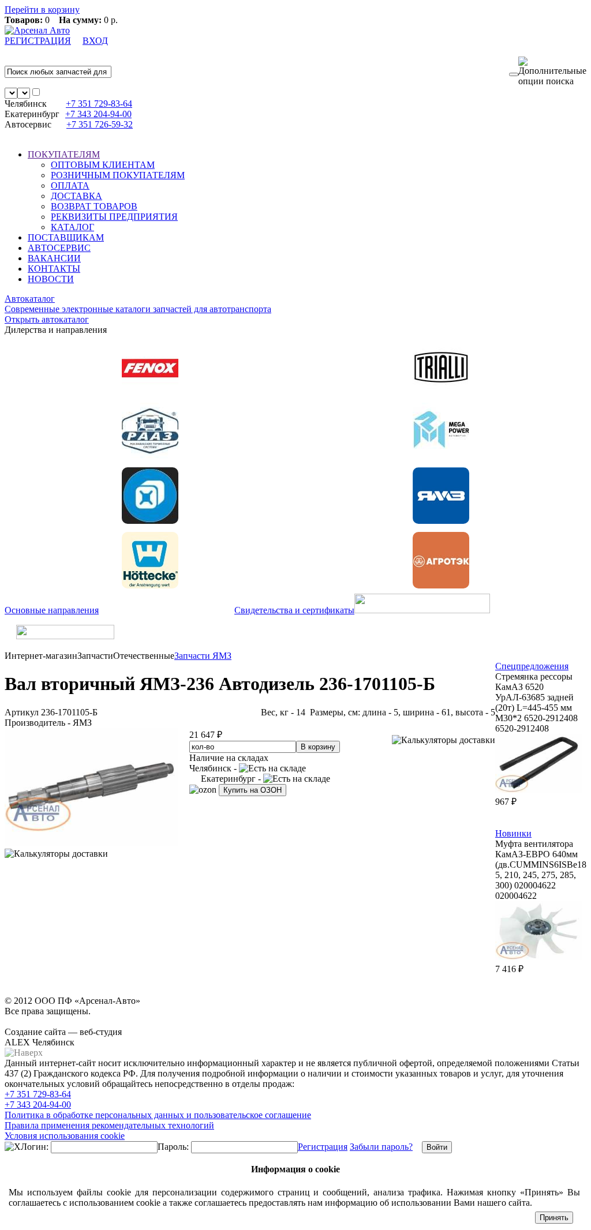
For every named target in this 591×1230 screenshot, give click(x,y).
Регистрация (322, 1147)
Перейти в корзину (42, 9)
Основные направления (52, 610)
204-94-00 (98, 114)
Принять (554, 1217)
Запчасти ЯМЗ (202, 656)
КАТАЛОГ (72, 227)
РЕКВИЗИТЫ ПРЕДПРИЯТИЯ (114, 217)
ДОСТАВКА (76, 196)
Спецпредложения (531, 666)
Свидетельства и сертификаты (294, 610)
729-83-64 (99, 103)
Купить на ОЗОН (252, 790)
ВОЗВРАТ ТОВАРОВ (94, 206)
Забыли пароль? (381, 1147)
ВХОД (95, 41)
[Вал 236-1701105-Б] (91, 843)
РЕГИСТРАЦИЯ (38, 41)
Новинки (513, 833)
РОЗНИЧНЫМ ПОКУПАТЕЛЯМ (118, 175)
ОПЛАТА (70, 185)
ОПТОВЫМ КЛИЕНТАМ (103, 165)
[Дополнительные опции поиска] (552, 72)
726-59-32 (99, 124)
